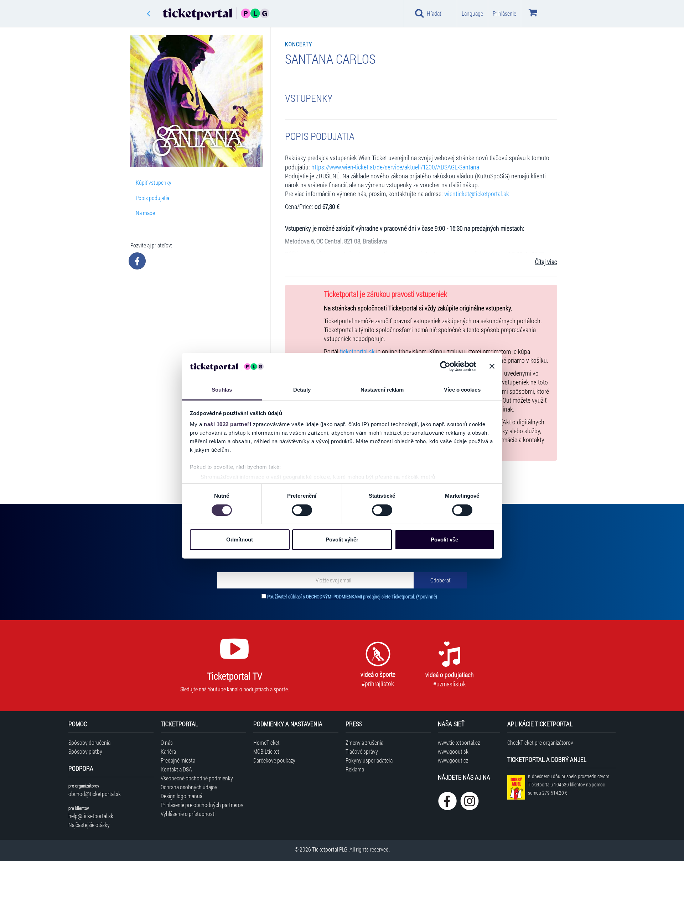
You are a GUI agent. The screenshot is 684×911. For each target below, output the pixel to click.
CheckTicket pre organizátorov (540, 742)
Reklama (355, 769)
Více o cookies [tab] (462, 390)
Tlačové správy (362, 751)
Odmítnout (239, 539)
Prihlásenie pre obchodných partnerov (202, 804)
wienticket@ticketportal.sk (476, 194)
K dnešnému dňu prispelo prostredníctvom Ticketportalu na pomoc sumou (568, 784)
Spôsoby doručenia (89, 742)
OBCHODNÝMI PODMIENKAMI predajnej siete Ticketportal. (361, 596)
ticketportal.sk (357, 351)
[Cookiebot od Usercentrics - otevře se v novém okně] (445, 366)
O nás (167, 742)
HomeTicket (266, 742)
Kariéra (168, 751)
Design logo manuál (182, 796)
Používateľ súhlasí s (352, 596)
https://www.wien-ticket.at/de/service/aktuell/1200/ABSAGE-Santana (395, 167)
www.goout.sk (453, 751)
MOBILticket (266, 751)
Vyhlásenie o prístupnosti (188, 813)
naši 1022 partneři (227, 424)
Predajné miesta (178, 760)
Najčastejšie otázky (89, 824)
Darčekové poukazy (274, 760)
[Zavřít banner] (491, 366)
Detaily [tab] (302, 390)
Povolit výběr (342, 539)
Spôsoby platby (85, 751)
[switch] (302, 510)
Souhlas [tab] (222, 390)
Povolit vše (444, 539)
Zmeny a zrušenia (364, 742)
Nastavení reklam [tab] (382, 390)
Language (472, 13)
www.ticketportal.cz (459, 742)
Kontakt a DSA (176, 769)
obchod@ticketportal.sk (94, 793)
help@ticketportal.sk (90, 816)
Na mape (145, 212)
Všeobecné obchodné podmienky (197, 778)
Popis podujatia (152, 197)
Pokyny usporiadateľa (369, 760)
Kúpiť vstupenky (153, 182)
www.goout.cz (453, 760)
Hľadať (434, 13)
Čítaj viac (546, 262)
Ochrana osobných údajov (189, 787)
